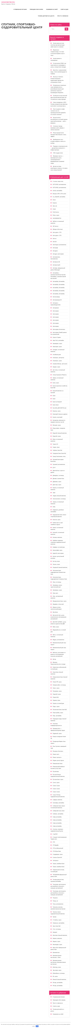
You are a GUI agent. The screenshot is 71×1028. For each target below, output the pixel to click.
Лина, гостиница (57, 582)
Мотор (54, 659)
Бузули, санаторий (57, 417)
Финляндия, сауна (57, 944)
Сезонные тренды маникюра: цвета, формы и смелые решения (57, 128)
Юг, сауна (55, 976)
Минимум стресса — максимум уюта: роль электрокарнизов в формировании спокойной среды (57, 159)
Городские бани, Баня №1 (59, 453)
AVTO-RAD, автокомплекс (59, 184)
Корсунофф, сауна (57, 550)
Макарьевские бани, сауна (59, 601)
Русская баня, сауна (58, 779)
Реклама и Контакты (58, 751)
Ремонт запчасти (57, 757)
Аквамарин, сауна (57, 343)
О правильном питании (20, 9)
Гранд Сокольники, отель (59, 456)
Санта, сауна (56, 782)
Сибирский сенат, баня (58, 810)
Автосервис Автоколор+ (59, 329)
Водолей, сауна (57, 436)
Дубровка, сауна (57, 481)
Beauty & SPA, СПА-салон (59, 193)
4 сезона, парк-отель (58, 181)
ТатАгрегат (55, 860)
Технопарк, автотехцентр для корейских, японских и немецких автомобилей (58, 886)
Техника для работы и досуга (46, 16)
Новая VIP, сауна (57, 681)
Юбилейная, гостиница (59, 973)
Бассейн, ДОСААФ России (59, 408)
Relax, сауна (56, 215)
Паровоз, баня (56, 700)
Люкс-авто (55, 593)
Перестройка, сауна (58, 712)
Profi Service (56, 212)
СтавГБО (55, 834)
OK (37, 1026)
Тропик (54, 916)
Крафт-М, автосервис (58, 553)
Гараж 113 (55, 444)
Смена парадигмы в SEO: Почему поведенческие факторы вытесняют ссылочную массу (59, 104)
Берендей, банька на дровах (60, 414)
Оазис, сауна (56, 688)
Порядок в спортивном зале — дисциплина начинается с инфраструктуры (59, 148)
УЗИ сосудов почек (58, 153)
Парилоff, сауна (57, 694)
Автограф (55, 247)
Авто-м (54, 238)
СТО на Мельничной (58, 848)
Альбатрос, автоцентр (58, 357)
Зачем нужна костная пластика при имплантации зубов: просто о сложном (57, 45)
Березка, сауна (56, 411)
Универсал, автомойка (58, 923)
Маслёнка (55, 612)
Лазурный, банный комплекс (60, 567)
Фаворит (55, 932)
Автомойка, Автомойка (58, 281)
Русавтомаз (56, 771)
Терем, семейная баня (58, 863)
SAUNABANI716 (57, 218)
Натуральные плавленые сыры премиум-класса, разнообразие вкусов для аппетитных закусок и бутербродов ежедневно (58, 89)
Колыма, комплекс (57, 537)
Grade (54, 209)
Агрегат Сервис (57, 337)
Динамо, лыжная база (58, 478)
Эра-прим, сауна (57, 970)
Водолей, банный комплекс (60, 433)
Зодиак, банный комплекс (59, 495)
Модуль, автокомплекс (58, 639)
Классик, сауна (56, 519)
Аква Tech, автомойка (58, 340)
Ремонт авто (56, 754)
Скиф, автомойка (57, 817)
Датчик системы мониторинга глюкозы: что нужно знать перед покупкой (59, 168)
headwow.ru (8, 2)
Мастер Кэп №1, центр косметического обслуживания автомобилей (58, 617)
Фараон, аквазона (57, 938)
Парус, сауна (56, 706)
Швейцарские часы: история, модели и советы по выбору (58, 141)
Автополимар (56, 296)
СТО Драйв (55, 845)
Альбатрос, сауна (57, 360)
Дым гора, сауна (57, 484)
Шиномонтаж (56, 952)
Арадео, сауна (56, 366)
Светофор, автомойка (58, 802)
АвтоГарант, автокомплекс (59, 244)
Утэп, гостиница (57, 929)
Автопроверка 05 (57, 300)
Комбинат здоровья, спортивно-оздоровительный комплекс (58, 542)
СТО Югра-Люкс (57, 851)
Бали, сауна (56, 382)
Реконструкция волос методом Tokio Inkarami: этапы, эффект (58, 134)
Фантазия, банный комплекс (60, 935)
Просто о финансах (62, 16)
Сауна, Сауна (56, 785)
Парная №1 (56, 697)
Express (55, 203)
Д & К (54, 467)
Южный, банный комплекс (59, 979)
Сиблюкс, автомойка (58, 813)
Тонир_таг (55, 901)
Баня (54, 395)
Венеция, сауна (57, 425)
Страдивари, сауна (58, 854)
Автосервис (56, 311)
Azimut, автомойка (57, 190)
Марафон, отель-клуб (58, 604)
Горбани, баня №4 (57, 450)
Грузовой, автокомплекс (59, 464)
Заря (54, 492)
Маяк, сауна (56, 626)
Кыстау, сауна (56, 561)
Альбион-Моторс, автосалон (60, 363)
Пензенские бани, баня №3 (60, 709)
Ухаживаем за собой (51, 9)
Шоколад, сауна (57, 967)
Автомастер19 (56, 265)
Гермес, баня (56, 447)
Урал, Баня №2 (56, 926)
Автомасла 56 (56, 261)
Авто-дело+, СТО (57, 232)
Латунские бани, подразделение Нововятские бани (58, 572)
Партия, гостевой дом (58, 703)
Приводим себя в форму (36, 9)
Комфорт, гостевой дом (59, 547)
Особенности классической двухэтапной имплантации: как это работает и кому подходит (59, 97)
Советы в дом (64, 9)
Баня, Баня (56, 404)
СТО (54, 842)
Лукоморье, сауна (57, 590)
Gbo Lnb (55, 206)
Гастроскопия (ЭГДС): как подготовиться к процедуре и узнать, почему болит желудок (58, 65)
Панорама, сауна (57, 691)
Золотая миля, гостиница (59, 498)
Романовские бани (57, 763)
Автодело (55, 250)
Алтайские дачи (57, 354)
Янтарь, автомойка (57, 982)
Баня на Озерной (57, 401)
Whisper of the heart (58, 229)
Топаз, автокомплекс (58, 904)
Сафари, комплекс (57, 799)
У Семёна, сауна (57, 920)
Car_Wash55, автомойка (59, 196)
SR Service (55, 226)
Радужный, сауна (57, 733)
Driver (54, 199)
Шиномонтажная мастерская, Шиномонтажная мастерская (58, 962)
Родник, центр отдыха (58, 760)
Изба (54, 506)
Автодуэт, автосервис (58, 254)
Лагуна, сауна (56, 564)
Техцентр (55, 897)
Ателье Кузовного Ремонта (59, 374)
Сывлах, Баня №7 (57, 857)
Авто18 (54, 241)
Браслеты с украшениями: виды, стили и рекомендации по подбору (59, 71)
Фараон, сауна (56, 941)
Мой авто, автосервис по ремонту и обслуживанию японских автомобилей (58, 654)
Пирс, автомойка (57, 715)
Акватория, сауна (57, 346)
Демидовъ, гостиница (58, 475)
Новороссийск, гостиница (59, 685)
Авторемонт (56, 307)
